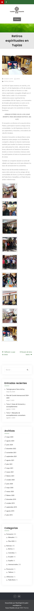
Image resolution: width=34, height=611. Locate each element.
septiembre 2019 (11, 507)
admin (18, 78)
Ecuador (10, 557)
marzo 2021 (10, 472)
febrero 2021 (10, 476)
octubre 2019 (10, 503)
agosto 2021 (10, 460)
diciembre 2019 (11, 499)
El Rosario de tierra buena (26, 353)
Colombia (11, 553)
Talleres (10, 572)
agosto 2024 (10, 441)
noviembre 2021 (11, 452)
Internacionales (13, 564)
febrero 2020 (10, 495)
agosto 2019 (10, 511)
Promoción (9, 569)
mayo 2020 (9, 487)
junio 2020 (9, 484)
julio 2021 (9, 464)
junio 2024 (9, 445)
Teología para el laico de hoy (15, 389)
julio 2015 (9, 515)
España (10, 560)
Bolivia (6, 81)
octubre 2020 (10, 480)
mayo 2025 (9, 437)
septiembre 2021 (11, 456)
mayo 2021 (9, 468)
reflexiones (9, 577)
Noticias (11, 81)
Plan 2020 (11, 541)
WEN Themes (24, 608)
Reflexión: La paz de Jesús (8, 353)
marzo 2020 (10, 491)
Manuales (11, 537)
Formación (9, 534)
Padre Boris (11, 580)
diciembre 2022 (11, 448)
